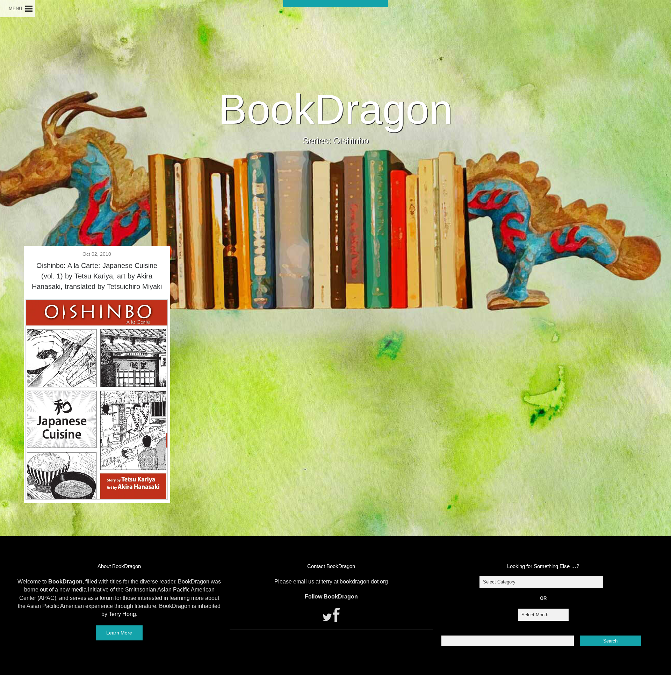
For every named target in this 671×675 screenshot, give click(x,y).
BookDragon (336, 109)
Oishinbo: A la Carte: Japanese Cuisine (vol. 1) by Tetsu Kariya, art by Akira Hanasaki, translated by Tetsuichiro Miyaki (97, 276)
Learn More (119, 633)
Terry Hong (122, 614)
